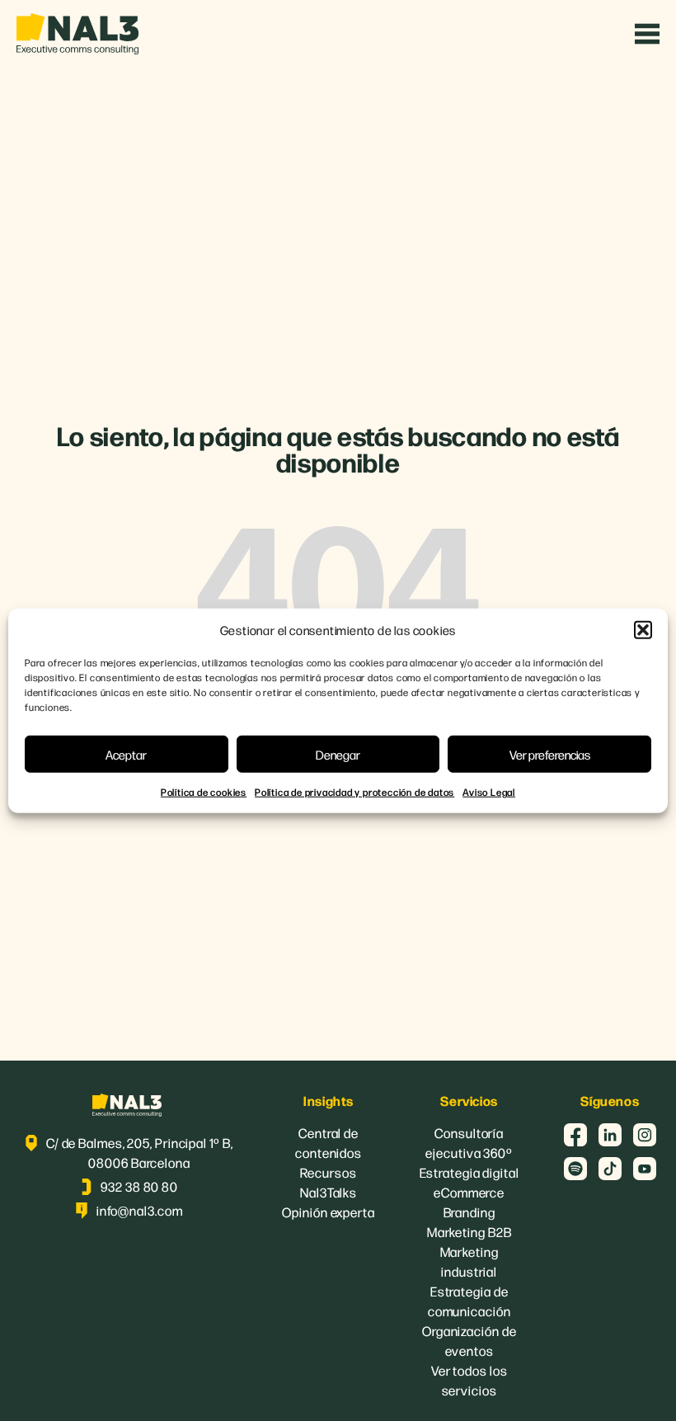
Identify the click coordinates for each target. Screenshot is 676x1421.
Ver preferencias (549, 753)
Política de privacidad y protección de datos (354, 791)
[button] (643, 630)
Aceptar (126, 753)
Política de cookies (203, 791)
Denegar (338, 753)
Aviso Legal (488, 791)
